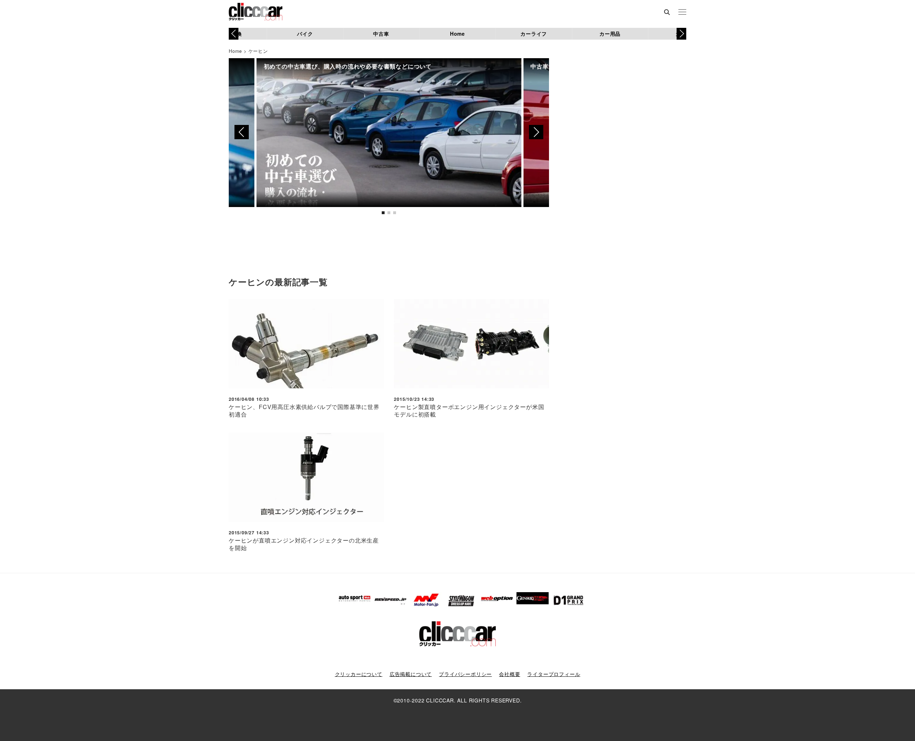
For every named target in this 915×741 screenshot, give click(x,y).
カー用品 (609, 33)
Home (457, 33)
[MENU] (682, 12)
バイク (305, 33)
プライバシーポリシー (465, 673)
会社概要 (509, 673)
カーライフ (533, 33)
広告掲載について (411, 673)
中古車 (381, 33)
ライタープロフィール (553, 673)
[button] (681, 33)
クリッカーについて (358, 673)
